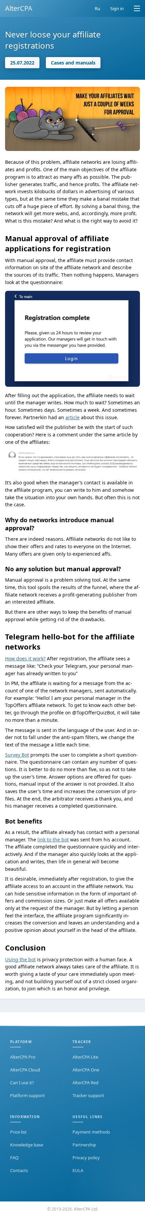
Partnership (84, 1145)
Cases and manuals (73, 62)
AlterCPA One (85, 1070)
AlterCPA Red (85, 1083)
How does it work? (25, 658)
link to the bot (53, 839)
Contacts (19, 1170)
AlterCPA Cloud (25, 1070)
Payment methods (91, 1132)
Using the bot (20, 959)
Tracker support (88, 1095)
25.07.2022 (22, 62)
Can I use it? (22, 1083)
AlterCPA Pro (22, 1057)
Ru (97, 8)
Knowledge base (26, 1145)
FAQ (14, 1158)
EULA (77, 1170)
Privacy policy (86, 1158)
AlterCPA (18, 8)
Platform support (27, 1095)
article (72, 417)
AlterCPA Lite (85, 1057)
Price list (18, 1132)
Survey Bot (17, 755)
